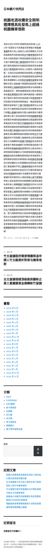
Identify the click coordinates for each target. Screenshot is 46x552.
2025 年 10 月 (12, 340)
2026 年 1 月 (12, 333)
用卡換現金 (11, 422)
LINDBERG (11, 400)
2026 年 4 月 (12, 322)
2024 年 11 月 (12, 376)
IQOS (8, 396)
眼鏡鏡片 (10, 425)
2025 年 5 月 (12, 355)
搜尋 (6, 444)
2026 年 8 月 (12, 308)
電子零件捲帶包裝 (14, 429)
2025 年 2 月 (12, 365)
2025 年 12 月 (12, 337)
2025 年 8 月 (12, 344)
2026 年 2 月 (12, 329)
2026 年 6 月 (12, 315)
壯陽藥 (9, 411)
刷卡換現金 (11, 407)
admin (10, 238)
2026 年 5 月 (12, 319)
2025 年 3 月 (12, 362)
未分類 (9, 418)
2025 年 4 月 (12, 358)
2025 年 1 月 (12, 369)
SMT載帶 (35, 238)
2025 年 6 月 (12, 351)
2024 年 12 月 (12, 373)
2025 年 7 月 (12, 347)
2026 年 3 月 (12, 326)
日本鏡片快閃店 (14, 9)
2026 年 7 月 (12, 311)
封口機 (9, 414)
